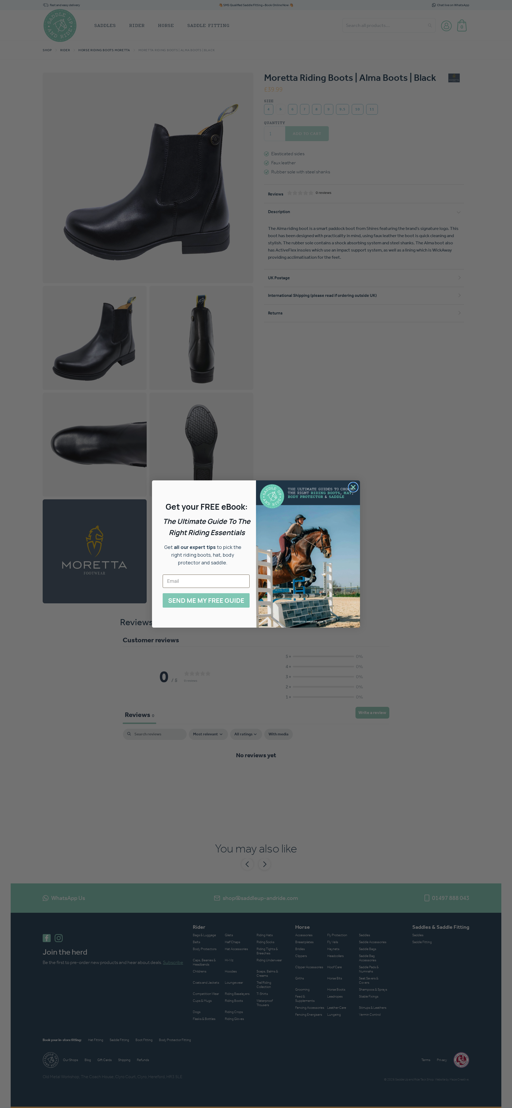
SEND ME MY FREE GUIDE (206, 600)
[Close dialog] (353, 487)
